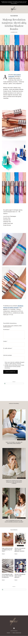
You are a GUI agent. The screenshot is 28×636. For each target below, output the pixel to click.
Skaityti (3, 553)
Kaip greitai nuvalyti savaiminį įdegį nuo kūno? (7, 550)
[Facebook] (14, 628)
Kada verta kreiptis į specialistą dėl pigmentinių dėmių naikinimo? (14, 443)
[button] (3, 9)
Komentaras (6, 329)
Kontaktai (8, 632)
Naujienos (14, 16)
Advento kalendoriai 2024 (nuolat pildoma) (20, 576)
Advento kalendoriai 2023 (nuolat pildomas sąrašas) (20, 550)
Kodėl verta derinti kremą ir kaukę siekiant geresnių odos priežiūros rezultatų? (14, 482)
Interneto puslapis (7, 355)
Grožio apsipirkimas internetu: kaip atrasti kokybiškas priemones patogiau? (14, 521)
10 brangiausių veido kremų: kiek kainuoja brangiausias (7, 576)
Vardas (5, 341)
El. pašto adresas (7, 348)
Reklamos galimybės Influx (17, 632)
